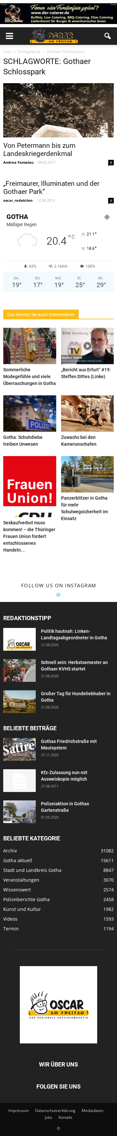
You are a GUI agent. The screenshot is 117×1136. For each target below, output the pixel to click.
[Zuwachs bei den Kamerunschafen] (87, 413)
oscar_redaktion (17, 200)
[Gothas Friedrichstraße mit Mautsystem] (19, 749)
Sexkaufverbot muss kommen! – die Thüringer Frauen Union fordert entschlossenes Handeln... (29, 536)
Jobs (48, 1117)
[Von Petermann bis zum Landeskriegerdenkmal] (58, 110)
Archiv (10, 851)
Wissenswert (17, 890)
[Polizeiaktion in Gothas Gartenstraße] (19, 811)
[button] (108, 36)
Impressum (18, 1110)
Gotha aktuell (17, 860)
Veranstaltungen (21, 880)
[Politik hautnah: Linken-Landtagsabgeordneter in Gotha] (19, 639)
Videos (10, 919)
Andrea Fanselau (18, 162)
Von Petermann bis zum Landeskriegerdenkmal (39, 150)
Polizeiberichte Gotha (26, 899)
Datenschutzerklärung (55, 1110)
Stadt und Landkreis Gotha (32, 870)
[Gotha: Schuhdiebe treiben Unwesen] (29, 413)
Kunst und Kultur (22, 909)
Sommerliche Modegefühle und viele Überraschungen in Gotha (29, 376)
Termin (11, 928)
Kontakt (65, 1117)
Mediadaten (92, 1110)
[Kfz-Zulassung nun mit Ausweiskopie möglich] (19, 780)
